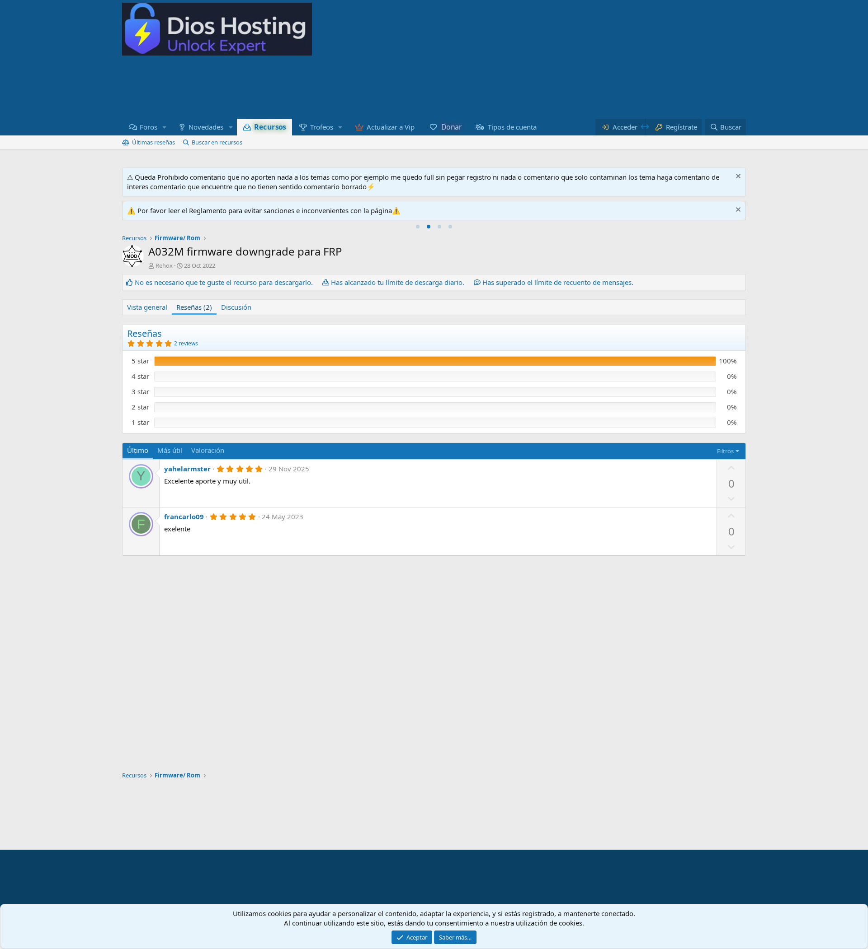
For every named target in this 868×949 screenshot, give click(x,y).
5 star (140, 360)
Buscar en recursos (217, 142)
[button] (164, 127)
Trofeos (321, 126)
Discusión (236, 307)
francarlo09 (184, 516)
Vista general (147, 307)
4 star (140, 376)
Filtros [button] (725, 451)
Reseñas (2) (194, 307)
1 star (140, 422)
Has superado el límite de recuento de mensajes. (557, 282)
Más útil (169, 450)
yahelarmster (187, 468)
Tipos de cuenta (512, 126)
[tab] (417, 226)
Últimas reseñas (153, 142)
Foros (148, 126)
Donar (451, 126)
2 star (140, 406)
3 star (140, 391)
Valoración (207, 450)
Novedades (206, 126)
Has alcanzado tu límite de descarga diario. (397, 282)
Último (137, 450)
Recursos (270, 126)
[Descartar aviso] (737, 177)
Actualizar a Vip (391, 126)
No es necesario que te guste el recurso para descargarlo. (224, 282)
